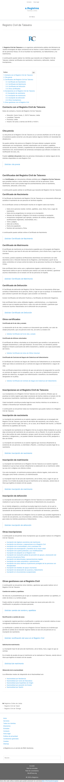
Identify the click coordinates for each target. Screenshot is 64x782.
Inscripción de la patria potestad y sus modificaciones (25, 551)
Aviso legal (36, 2)
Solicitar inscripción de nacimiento (18, 453)
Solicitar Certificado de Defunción (18, 313)
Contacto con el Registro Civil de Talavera (19, 75)
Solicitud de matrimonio (14, 663)
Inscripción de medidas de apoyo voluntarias (22, 568)
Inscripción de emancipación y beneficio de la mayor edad (26, 548)
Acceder (32, 766)
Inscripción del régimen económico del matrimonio (23, 542)
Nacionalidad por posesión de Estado (19, 685)
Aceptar (55, 781)
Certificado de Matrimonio (17, 84)
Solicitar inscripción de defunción (18, 525)
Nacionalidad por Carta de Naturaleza (19, 681)
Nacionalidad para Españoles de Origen (20, 683)
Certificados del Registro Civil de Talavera (19, 79)
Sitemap (6, 744)
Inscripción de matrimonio (17, 95)
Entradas (6, 728)
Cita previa (8, 77)
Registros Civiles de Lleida (13, 703)
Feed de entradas (32, 768)
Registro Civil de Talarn (12, 706)
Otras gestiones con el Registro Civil (17, 102)
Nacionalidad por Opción (15, 687)
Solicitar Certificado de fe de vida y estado (21, 334)
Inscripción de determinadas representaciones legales (25, 559)
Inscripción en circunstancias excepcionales (21, 572)
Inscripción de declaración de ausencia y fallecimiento (25, 570)
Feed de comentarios (32, 771)
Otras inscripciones (14, 100)
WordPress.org (32, 773)
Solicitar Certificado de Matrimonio (19, 279)
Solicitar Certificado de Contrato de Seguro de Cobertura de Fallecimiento (31, 381)
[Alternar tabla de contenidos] (33, 72)
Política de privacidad (10, 736)
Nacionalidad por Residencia (16, 678)
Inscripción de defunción (16, 98)
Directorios (6, 726)
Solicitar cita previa (12, 164)
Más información (47, 781)
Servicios (6, 721)
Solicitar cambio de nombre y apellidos (20, 610)
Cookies (6, 741)
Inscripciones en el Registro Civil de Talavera (20, 91)
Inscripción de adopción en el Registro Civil (21, 553)
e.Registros (32, 8)
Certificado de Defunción (16, 86)
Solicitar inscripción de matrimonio (18, 489)
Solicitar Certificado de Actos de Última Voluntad (23, 353)
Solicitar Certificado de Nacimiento (19, 239)
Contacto (29, 2)
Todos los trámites (9, 723)
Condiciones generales (11, 739)
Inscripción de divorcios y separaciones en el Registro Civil (26, 544)
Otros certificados (14, 89)
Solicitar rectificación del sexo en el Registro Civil (24, 638)
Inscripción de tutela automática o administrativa (23, 561)
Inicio (5, 718)
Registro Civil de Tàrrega (12, 708)
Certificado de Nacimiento (17, 82)
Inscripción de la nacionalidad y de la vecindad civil (24, 546)
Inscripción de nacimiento (16, 93)
